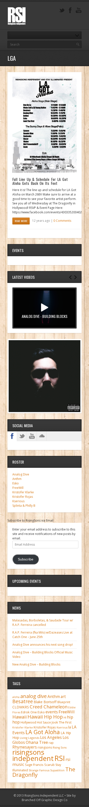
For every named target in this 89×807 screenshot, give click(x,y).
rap (51, 743)
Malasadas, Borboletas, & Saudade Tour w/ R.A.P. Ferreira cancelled (42, 622)
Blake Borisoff (45, 701)
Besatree (22, 701)
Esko (15, 483)
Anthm (17, 479)
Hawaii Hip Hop (45, 716)
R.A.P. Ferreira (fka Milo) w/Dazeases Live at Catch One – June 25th (42, 634)
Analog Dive (20, 474)
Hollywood (28, 722)
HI (65, 717)
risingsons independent (33, 755)
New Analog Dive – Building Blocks (36, 664)
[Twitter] (62, 10)
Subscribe (25, 559)
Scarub (49, 765)
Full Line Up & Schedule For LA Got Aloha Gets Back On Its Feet (40, 181)
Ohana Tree (37, 742)
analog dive (33, 696)
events (51, 712)
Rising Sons (60, 747)
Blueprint (63, 702)
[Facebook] (70, 10)
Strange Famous (39, 770)
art (63, 696)
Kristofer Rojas (22, 497)
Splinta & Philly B (23, 505)
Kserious (18, 501)
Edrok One (29, 712)
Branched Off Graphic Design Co (44, 800)
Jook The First (61, 722)
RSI (59, 758)
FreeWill (17, 488)
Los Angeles (51, 737)
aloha (16, 697)
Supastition (57, 770)
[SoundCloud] (42, 436)
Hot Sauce (44, 722)
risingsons (45, 747)
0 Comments (62, 221)
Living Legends (29, 738)
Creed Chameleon (48, 706)
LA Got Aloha (42, 732)
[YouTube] (79, 10)
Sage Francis (34, 765)
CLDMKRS (20, 707)
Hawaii (19, 717)
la (69, 727)
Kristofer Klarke (23, 492)
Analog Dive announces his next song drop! (42, 644)
